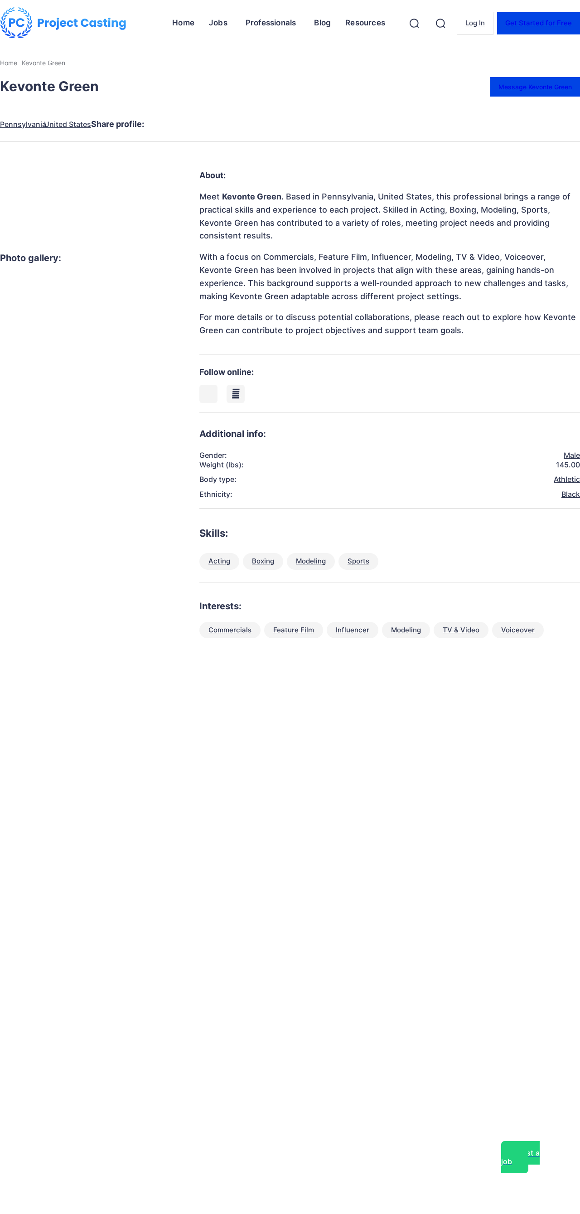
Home (8, 63)
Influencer (352, 630)
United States (67, 124)
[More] (328, 124)
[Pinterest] (230, 124)
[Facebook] (164, 124)
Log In (475, 23)
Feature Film (293, 630)
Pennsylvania (23, 124)
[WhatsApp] (262, 124)
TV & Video (461, 630)
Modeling (311, 561)
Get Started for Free (538, 23)
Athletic (567, 479)
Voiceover (518, 630)
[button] (414, 23)
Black (570, 494)
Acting (219, 561)
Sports (358, 561)
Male (572, 455)
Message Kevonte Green (535, 87)
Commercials (229, 630)
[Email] (295, 124)
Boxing (263, 561)
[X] (197, 124)
